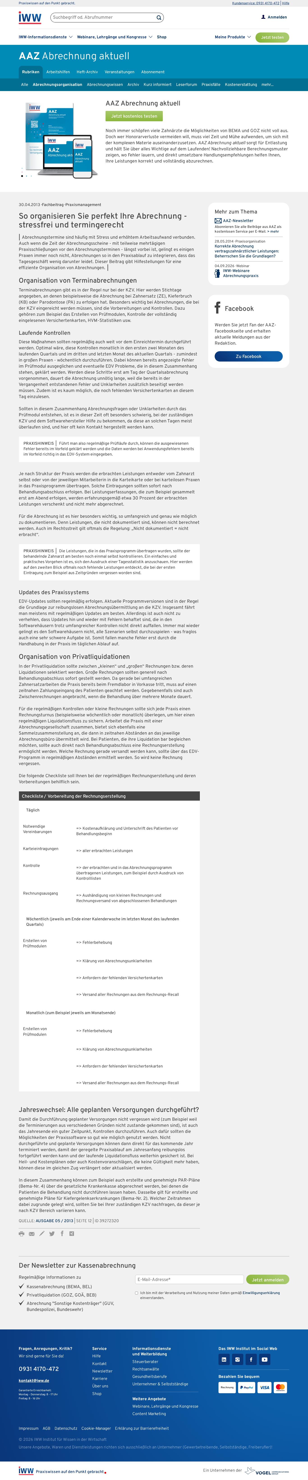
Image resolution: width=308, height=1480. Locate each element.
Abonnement (153, 72)
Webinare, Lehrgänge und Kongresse (165, 1406)
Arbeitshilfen (58, 72)
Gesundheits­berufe (149, 1376)
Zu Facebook (249, 357)
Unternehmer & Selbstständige (160, 1384)
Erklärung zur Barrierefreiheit (142, 1428)
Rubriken (30, 72)
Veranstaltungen (119, 72)
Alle (24, 84)
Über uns (100, 1386)
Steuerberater (145, 1362)
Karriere (99, 1378)
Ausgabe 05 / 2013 (54, 1221)
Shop (161, 37)
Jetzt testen (272, 37)
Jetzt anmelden (268, 1280)
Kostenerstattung (241, 84)
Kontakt (99, 1364)
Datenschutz (66, 1428)
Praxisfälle (211, 84)
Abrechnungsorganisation (57, 84)
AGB (47, 1428)
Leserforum (186, 84)
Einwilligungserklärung (261, 1293)
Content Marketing (149, 1414)
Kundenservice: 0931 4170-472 (255, 3)
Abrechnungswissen (105, 84)
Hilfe (285, 3)
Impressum (29, 1428)
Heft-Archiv (87, 72)
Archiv (133, 84)
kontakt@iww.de (34, 1381)
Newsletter (102, 1371)
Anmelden (277, 17)
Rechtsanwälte (145, 1369)
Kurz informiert (158, 84)
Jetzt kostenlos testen (134, 116)
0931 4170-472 (39, 1369)
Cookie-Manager (96, 1428)
